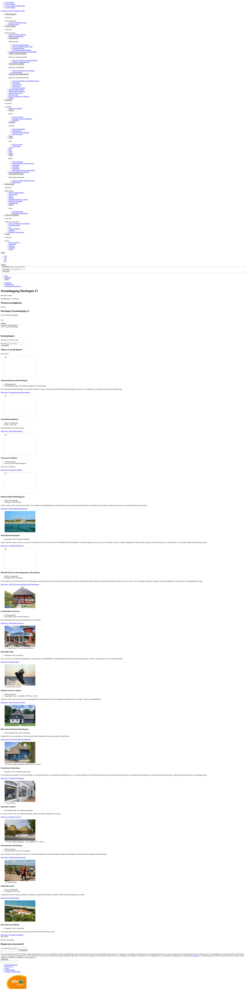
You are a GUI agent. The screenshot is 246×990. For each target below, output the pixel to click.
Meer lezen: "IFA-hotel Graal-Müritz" (12, 935)
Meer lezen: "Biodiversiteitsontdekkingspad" (14, 508)
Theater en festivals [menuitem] (14, 229)
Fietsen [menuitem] (11, 110)
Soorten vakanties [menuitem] (10, 26)
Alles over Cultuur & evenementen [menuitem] (19, 223)
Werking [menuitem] (11, 98)
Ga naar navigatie (10, 4)
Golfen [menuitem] (10, 153)
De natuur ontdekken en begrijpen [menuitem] (18, 172)
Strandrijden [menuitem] (16, 168)
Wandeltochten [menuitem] (16, 131)
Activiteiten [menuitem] (8, 100)
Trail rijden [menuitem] (15, 167)
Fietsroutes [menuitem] (15, 120)
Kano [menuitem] (10, 138)
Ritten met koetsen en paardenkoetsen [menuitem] (23, 170)
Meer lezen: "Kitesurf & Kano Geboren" (13, 702)
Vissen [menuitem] (10, 136)
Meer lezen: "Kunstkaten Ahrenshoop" (12, 778)
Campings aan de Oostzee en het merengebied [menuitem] (22, 52)
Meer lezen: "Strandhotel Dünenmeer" (12, 546)
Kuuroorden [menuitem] (16, 82)
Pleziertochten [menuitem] (16, 182)
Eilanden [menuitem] (11, 198)
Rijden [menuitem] (11, 155)
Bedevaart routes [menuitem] (17, 134)
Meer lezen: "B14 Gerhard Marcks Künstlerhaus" (16, 739)
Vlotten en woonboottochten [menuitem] (21, 62)
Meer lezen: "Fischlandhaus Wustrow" (12, 623)
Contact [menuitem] (10, 249)
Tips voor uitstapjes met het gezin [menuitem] (22, 46)
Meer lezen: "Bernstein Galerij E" (11, 817)
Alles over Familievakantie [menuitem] (20, 45)
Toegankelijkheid (10, 970)
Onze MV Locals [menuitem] (13, 24)
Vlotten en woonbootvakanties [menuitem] (17, 53)
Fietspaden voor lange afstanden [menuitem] (22, 119)
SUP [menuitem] (9, 150)
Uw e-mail (4, 948)
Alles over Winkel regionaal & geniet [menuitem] (23, 180)
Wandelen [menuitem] (12, 122)
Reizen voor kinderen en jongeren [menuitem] (18, 96)
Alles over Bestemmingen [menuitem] (16, 192)
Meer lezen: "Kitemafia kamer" (10, 898)
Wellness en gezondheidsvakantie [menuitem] (18, 74)
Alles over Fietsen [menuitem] (17, 117)
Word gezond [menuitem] (16, 86)
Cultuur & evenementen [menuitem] (11, 215)
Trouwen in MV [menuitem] (13, 95)
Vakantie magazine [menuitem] (10, 14)
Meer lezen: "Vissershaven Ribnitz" (11, 470)
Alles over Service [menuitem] (14, 242)
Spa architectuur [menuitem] (13, 203)
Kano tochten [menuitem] (16, 146)
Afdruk (7, 968)
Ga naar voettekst (10, 7)
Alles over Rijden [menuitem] (17, 162)
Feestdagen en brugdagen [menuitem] (16, 232)
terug (3, 253)
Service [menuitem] (7, 234)
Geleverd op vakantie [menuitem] (18, 88)
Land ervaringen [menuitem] (17, 72)
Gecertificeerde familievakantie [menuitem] (21, 50)
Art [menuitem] (9, 227)
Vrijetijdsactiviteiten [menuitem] (18, 48)
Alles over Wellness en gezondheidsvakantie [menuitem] (25, 81)
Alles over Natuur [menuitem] (17, 211)
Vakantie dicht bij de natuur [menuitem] (16, 91)
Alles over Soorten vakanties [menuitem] (17, 34)
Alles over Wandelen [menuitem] (18, 129)
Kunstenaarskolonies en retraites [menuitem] (18, 199)
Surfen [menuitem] (10, 148)
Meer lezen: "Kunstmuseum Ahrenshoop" (13, 857)
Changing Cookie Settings (13, 972)
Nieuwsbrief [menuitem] (12, 244)
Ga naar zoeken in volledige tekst (15, 6)
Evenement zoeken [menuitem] (14, 225)
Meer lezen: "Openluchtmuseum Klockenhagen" (15, 392)
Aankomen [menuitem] (11, 247)
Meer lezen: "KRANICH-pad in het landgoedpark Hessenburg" (20, 584)
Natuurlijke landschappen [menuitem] (20, 213)
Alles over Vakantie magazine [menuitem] (17, 22)
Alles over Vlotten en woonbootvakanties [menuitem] (24, 60)
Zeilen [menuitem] (10, 151)
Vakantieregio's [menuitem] (13, 194)
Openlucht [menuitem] (11, 230)
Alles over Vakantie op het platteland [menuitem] (23, 70)
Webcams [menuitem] (11, 246)
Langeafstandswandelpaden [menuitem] (20, 132)
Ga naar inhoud (9, 2)
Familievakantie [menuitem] (13, 38)
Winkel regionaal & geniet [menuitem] (16, 174)
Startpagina (8, 283)
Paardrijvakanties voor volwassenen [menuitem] (23, 163)
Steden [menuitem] (10, 196)
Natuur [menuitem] (11, 205)
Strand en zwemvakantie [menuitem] (15, 36)
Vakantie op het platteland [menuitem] (16, 64)
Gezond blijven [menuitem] (17, 84)
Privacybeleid (194, 956)
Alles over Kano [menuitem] (17, 144)
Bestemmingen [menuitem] (9, 184)
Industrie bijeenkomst (11, 965)
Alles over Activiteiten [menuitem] (15, 108)
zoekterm (5, 269)
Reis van (3, 343)
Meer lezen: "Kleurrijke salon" (10, 662)
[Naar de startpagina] (13, 11)
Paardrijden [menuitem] (15, 165)
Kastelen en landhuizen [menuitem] (15, 201)
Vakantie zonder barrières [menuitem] (16, 89)
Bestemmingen (9, 284)
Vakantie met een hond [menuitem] (15, 93)
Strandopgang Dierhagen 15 (13, 286)
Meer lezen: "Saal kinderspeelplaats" (12, 431)
